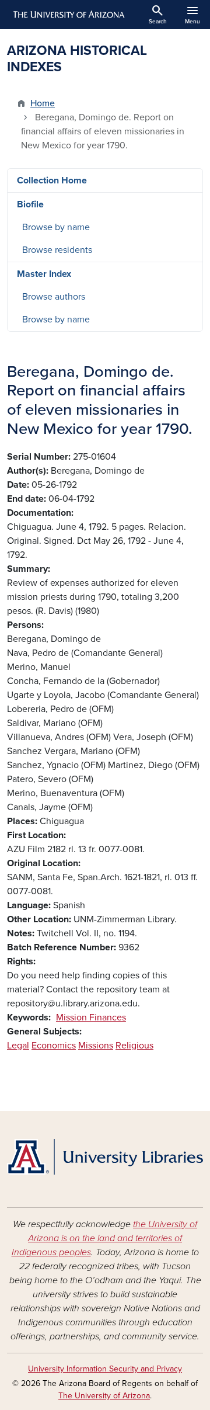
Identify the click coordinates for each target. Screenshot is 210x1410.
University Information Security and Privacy (105, 1369)
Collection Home (52, 180)
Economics (54, 1045)
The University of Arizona (104, 1396)
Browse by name (56, 227)
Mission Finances (91, 1017)
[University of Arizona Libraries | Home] (105, 1157)
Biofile (30, 204)
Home (42, 103)
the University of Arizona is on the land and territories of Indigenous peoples (105, 1238)
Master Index (44, 274)
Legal (18, 1045)
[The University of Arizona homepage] (68, 14)
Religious (134, 1045)
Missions (95, 1045)
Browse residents (57, 250)
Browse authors (53, 297)
